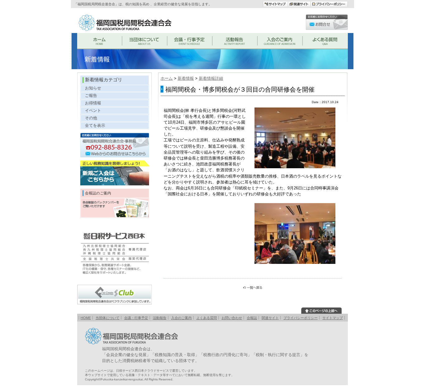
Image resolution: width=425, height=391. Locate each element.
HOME (86, 318)
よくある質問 (206, 318)
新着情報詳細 (211, 78)
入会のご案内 (181, 318)
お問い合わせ (232, 318)
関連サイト (270, 318)
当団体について (107, 318)
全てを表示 (95, 125)
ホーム (167, 78)
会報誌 (252, 318)
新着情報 (186, 78)
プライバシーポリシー (300, 318)
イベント (93, 110)
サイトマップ (332, 318)
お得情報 (93, 103)
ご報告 (91, 95)
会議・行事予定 (136, 318)
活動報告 (159, 318)
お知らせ (93, 88)
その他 (91, 118)
